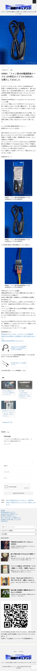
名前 (6, 465)
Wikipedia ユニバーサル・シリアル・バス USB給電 (17, 334)
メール (6, 472)
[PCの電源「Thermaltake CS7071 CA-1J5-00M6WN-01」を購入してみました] (25, 385)
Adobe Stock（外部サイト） (9, 514)
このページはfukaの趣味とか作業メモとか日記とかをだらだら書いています (18, 662)
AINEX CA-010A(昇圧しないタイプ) (12, 340)
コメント (7, 444)
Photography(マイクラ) (8, 512)
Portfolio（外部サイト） (8, 516)
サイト (5, 478)
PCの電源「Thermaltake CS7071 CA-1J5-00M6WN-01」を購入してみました (25, 394)
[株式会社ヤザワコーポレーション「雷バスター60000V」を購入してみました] (8, 405)
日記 (11, 422)
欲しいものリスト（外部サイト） (11, 517)
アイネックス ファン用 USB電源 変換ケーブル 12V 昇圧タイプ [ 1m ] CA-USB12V (18, 348)
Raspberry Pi (6, 422)
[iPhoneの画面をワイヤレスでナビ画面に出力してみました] (8, 385)
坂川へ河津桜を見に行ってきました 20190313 (19, 500)
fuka (8, 432)
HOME (3, 510)
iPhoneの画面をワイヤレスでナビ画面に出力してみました (9, 392)
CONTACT (4, 521)
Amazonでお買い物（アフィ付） (11, 519)
